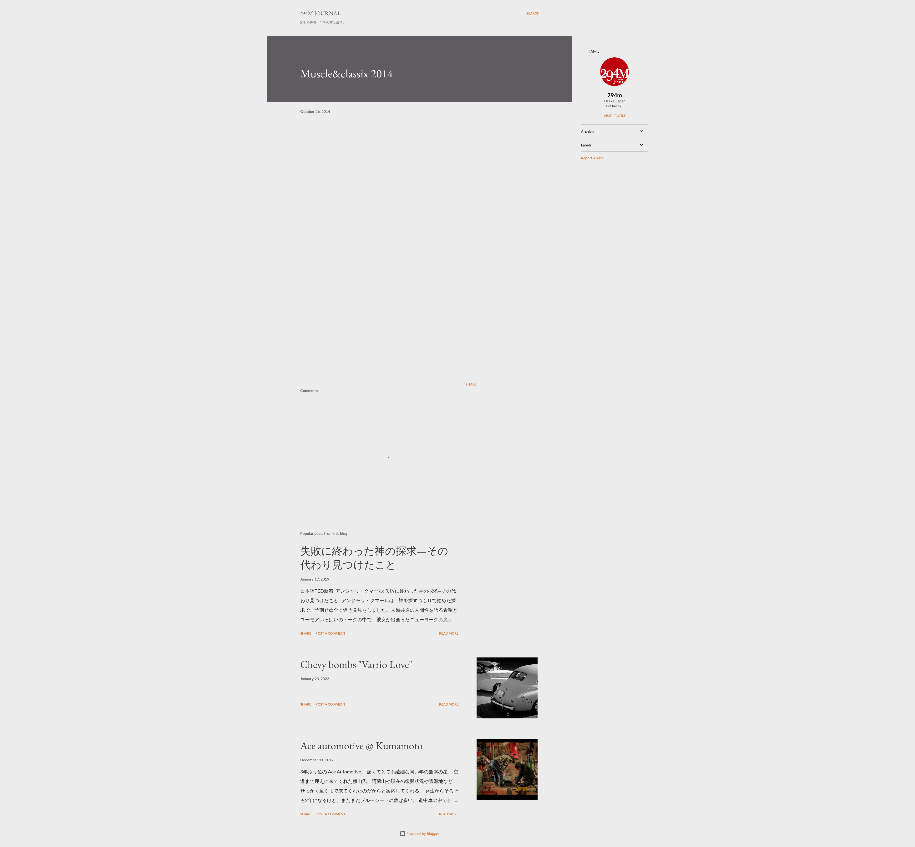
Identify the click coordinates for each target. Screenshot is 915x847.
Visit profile (615, 116)
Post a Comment (330, 633)
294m (614, 95)
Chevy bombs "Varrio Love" (356, 664)
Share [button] (471, 384)
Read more (448, 633)
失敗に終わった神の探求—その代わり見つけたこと (374, 558)
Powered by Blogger (422, 833)
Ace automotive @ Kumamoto (361, 745)
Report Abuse (592, 157)
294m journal (320, 13)
